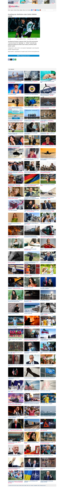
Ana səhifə (10, 485)
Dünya (23, 485)
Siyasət (17, 485)
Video (13, 485)
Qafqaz (25, 485)
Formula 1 (32, 485)
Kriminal (20, 485)
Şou (29, 485)
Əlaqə (39, 485)
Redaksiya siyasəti (43, 485)
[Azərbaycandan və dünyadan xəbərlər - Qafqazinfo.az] (14, 6)
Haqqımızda (35, 485)
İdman (9, 39)
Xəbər (15, 485)
